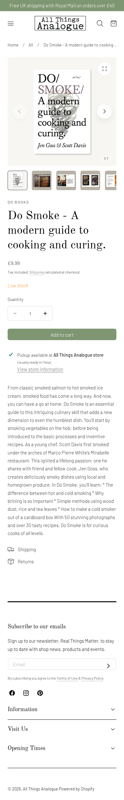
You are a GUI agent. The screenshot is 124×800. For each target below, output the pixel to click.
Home (13, 44)
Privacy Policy (92, 678)
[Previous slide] (19, 111)
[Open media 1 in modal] (104, 69)
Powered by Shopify (76, 788)
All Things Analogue (40, 788)
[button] (10, 24)
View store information (40, 369)
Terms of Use (67, 678)
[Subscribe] (108, 666)
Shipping (36, 272)
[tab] (17, 180)
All (31, 44)
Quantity (15, 299)
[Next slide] (104, 111)
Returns (26, 561)
